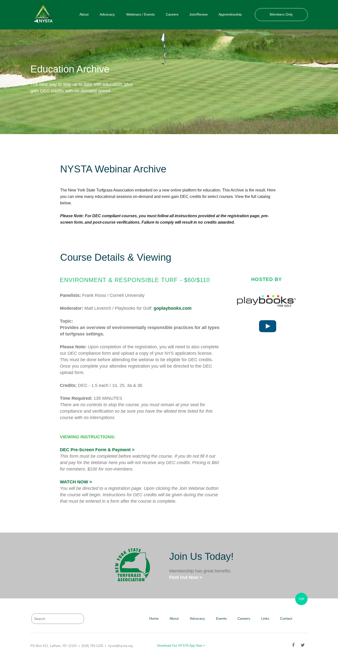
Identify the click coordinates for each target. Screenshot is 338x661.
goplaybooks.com (173, 308)
